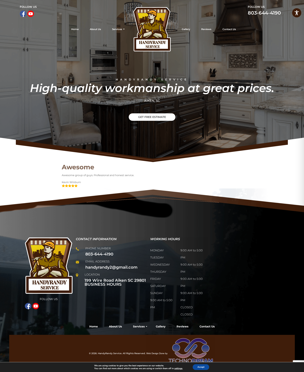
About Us (95, 29)
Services (117, 29)
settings (178, 368)
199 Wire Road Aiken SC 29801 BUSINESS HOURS (115, 282)
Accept (200, 367)
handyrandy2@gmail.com (111, 267)
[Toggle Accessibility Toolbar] (297, 13)
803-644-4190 (264, 13)
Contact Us (229, 29)
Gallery (186, 29)
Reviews (206, 29)
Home (75, 29)
